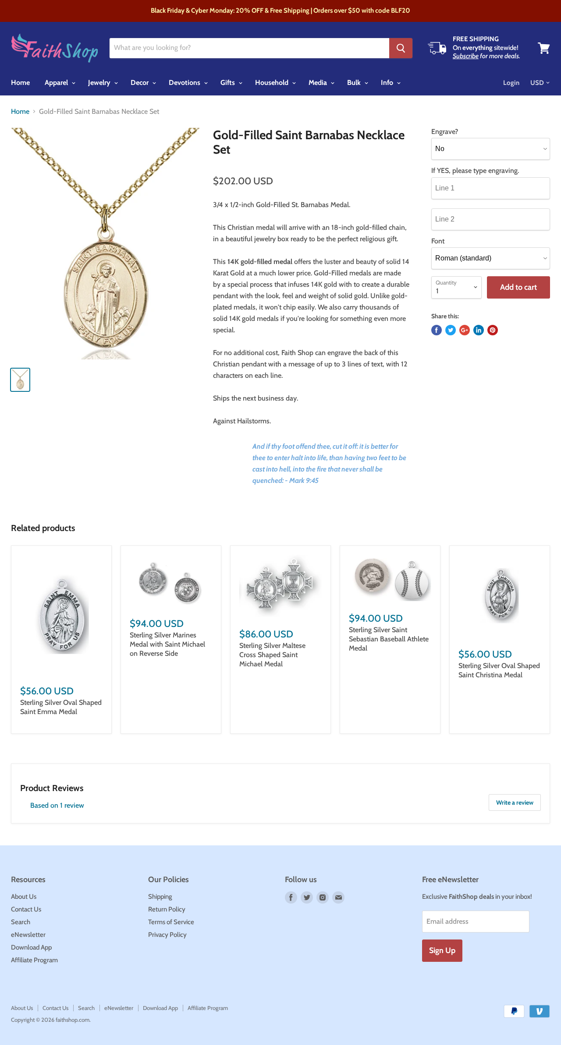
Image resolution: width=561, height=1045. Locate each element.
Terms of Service (171, 922)
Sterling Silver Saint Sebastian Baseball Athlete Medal (389, 639)
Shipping (160, 897)
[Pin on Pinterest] (492, 330)
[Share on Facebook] (436, 330)
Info (388, 82)
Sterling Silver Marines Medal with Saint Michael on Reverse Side (167, 644)
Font (437, 241)
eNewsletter (28, 935)
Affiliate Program (34, 960)
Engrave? (444, 132)
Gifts (228, 82)
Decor (140, 82)
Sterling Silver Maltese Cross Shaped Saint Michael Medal (272, 654)
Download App (31, 947)
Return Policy (166, 909)
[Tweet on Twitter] (450, 330)
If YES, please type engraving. (475, 171)
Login (511, 83)
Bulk (354, 82)
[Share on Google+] (464, 330)
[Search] (400, 48)
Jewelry (100, 82)
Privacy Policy (167, 935)
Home (20, 82)
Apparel (57, 82)
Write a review (514, 802)
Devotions (185, 82)
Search (20, 922)
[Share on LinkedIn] (478, 330)
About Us (23, 897)
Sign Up (442, 950)
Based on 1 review (57, 805)
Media (319, 82)
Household (272, 82)
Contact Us (26, 909)
